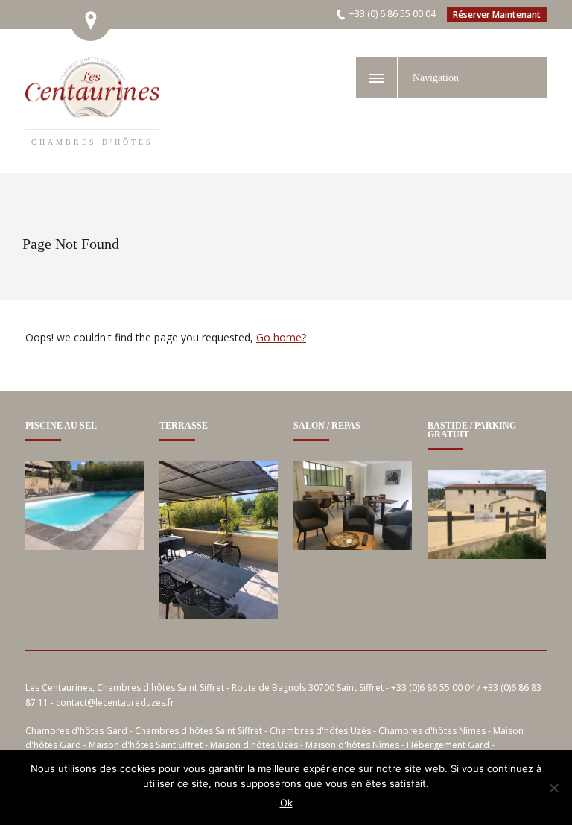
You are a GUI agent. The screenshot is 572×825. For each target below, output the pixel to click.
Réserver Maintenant (497, 14)
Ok (286, 803)
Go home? (281, 337)
